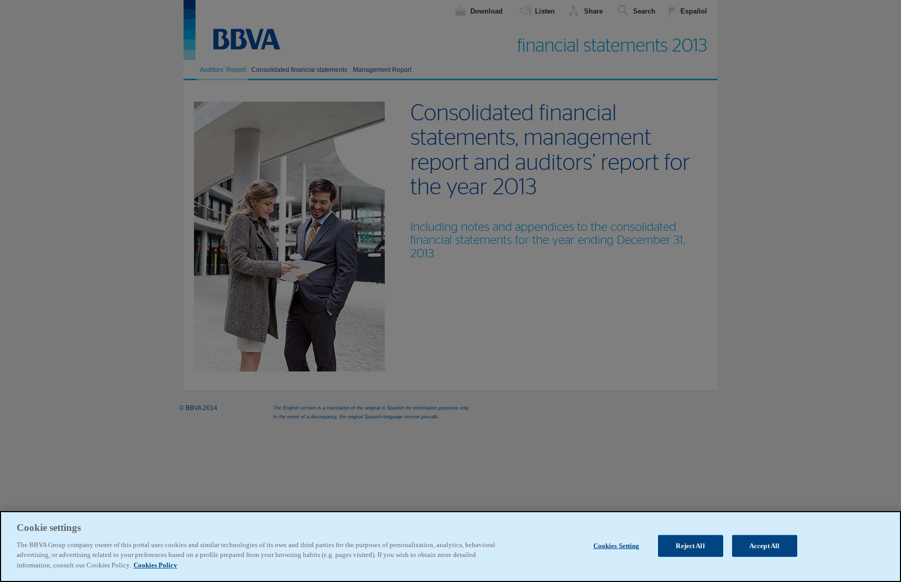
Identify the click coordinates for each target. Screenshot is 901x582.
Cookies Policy (155, 564)
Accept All (764, 545)
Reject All (690, 545)
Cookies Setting (616, 545)
